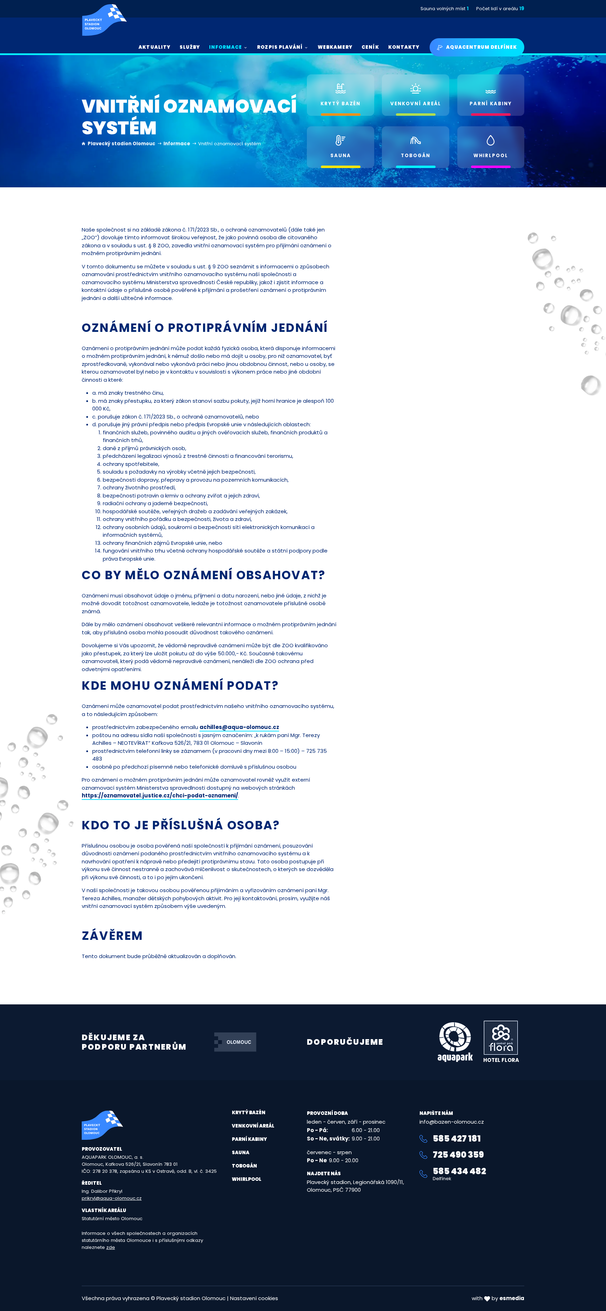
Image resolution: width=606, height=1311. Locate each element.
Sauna (240, 1152)
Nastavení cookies (254, 1298)
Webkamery (335, 47)
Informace (177, 143)
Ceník (370, 47)
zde (110, 1247)
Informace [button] (225, 47)
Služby (190, 47)
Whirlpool (246, 1179)
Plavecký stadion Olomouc (121, 143)
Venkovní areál (253, 1126)
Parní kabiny (249, 1139)
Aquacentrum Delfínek (481, 47)
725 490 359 (458, 1155)
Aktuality (154, 47)
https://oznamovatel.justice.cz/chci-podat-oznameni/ (160, 795)
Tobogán (244, 1166)
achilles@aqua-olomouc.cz (239, 727)
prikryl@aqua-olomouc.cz (112, 1198)
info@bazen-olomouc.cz (451, 1121)
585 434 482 (459, 1174)
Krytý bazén (248, 1112)
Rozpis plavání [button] (280, 47)
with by (498, 1298)
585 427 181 (457, 1139)
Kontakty (403, 47)
